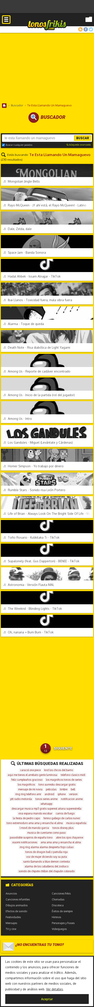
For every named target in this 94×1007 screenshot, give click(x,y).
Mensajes (11, 923)
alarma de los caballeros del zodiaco (46, 866)
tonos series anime (46, 799)
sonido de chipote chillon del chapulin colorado (47, 871)
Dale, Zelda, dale (20, 229)
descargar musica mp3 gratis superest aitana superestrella (46, 808)
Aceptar (47, 999)
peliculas (51, 789)
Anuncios (11, 893)
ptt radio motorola (21, 799)
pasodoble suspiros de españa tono (31, 837)
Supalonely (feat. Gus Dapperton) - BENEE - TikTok (43, 561)
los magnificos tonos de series (64, 779)
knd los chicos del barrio (58, 770)
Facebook (86, 29)
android (49, 794)
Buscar (82, 138)
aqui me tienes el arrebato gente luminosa (32, 775)
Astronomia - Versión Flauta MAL (31, 585)
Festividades (13, 917)
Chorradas (58, 899)
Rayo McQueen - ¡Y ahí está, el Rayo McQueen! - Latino (47, 205)
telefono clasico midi (73, 775)
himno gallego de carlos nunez (62, 818)
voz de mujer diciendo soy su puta (46, 856)
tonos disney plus (62, 828)
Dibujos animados (17, 905)
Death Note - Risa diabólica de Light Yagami (39, 347)
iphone (62, 794)
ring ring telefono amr (28, 794)
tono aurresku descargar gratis (56, 784)
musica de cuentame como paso (46, 832)
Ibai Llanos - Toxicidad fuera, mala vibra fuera (40, 300)
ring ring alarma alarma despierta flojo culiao (46, 847)
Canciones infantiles (18, 899)
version (73, 794)
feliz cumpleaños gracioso (26, 779)
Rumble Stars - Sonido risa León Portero (36, 490)
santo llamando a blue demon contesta (46, 861)
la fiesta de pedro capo (26, 818)
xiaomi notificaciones (24, 842)
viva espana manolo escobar (35, 813)
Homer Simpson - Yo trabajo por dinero (36, 466)
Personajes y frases (63, 923)
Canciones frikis (61, 893)
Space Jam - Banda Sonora (27, 252)
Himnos (56, 917)
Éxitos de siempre (62, 911)
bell (73, 789)
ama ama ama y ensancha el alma (61, 842)
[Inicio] (4, 105)
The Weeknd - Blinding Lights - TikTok (35, 608)
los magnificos (26, 784)
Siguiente (63, 748)
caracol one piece (30, 770)
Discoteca (58, 905)
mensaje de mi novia (30, 789)
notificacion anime (72, 799)
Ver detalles (54, 989)
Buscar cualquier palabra (19, 144)
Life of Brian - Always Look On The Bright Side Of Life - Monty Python (50, 513)
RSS (80, 29)
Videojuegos (59, 929)
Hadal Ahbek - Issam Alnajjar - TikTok (34, 276)
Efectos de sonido (16, 911)
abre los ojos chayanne (69, 837)
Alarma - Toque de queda (26, 324)
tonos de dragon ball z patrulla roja (46, 852)
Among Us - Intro (20, 418)
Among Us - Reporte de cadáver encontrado (39, 371)
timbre (63, 789)
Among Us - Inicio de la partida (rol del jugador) (41, 395)
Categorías (22, 885)
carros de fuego (65, 813)
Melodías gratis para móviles (47, 24)
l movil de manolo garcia (34, 828)
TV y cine (11, 929)
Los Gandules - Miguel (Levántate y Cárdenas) (40, 442)
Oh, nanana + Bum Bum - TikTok (31, 632)
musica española (76, 823)
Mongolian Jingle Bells (24, 181)
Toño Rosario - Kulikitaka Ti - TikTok (33, 537)
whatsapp (46, 803)
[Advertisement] (47, 67)
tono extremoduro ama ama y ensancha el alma (35, 823)
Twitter (91, 29)
